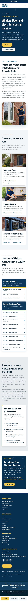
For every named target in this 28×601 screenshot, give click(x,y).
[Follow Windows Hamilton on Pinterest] (10, 560)
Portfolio (16, 571)
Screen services (17, 212)
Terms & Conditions (19, 574)
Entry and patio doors (9, 183)
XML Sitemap (5, 576)
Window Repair (5, 536)
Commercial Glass (6, 545)
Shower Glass (5, 542)
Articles (11, 576)
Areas (23, 598)
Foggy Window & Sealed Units (9, 538)
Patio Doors (5, 510)
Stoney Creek (5, 521)
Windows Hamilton (5, 591)
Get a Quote (7, 44)
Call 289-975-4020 (8, 49)
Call (6, 598)
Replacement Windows (7, 501)
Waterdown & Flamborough (8, 527)
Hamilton (4, 517)
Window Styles (5, 503)
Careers (4, 574)
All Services (22, 571)
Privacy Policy (10, 574)
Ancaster (4, 523)
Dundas (4, 525)
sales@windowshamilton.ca (10, 554)
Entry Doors (5, 507)
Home (3, 13)
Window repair (7, 212)
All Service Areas (6, 529)
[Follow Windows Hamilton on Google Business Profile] (3, 560)
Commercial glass (17, 242)
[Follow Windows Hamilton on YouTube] (7, 560)
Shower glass (7, 242)
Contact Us (10, 571)
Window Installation (7, 505)
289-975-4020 (14, 1)
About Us (4, 571)
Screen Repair (5, 540)
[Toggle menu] (24, 5)
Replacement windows (9, 180)
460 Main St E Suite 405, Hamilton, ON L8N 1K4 (14, 556)
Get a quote (13, 586)
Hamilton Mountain (6, 519)
